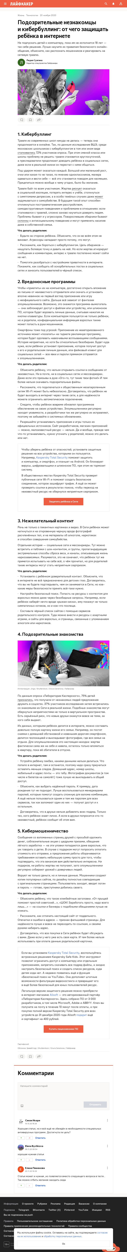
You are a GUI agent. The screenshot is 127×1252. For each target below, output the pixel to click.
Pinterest (69, 1209)
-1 (29, 1138)
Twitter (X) (54, 1209)
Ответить (40, 1137)
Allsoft (54, 995)
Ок (63, 1243)
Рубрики (42, 1203)
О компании (100, 1203)
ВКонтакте (39, 1209)
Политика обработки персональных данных (81, 1221)
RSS (108, 1209)
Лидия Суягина (34, 60)
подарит (81, 1015)
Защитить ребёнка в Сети (63, 501)
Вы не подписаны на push (18, 1214)
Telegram (23, 1209)
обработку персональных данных (62, 1236)
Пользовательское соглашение (35, 1221)
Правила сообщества (80, 1225)
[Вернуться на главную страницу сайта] (21, 3)
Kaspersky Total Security (52, 457)
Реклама (55, 1203)
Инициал (97, 1209)
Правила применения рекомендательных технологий (34, 1225)
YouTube (83, 1209)
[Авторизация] (121, 3)
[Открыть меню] (107, 1120)
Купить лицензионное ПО (63, 1028)
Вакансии (84, 1203)
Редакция (69, 1203)
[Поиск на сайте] (106, 3)
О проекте (28, 1203)
